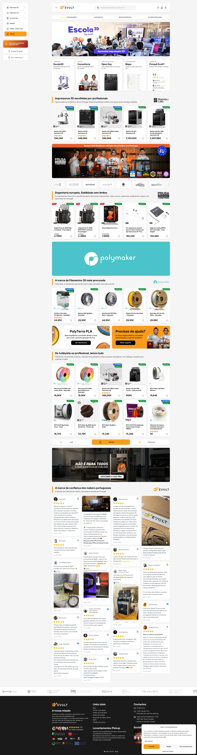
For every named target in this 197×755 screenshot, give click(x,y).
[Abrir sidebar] (56, 8)
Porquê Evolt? (156, 64)
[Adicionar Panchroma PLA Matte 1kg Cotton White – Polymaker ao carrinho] (70, 382)
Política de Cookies (167, 751)
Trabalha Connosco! (99, 722)
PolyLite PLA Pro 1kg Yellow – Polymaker (134, 314)
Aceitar (151, 746)
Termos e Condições (99, 710)
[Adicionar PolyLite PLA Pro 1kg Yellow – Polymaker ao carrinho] (142, 307)
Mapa (128, 64)
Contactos (151, 442)
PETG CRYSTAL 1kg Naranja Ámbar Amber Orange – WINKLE (134, 427)
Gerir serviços (149, 741)
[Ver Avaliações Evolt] (111, 590)
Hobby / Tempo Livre (16, 28)
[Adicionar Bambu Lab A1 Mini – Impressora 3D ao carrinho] (70, 125)
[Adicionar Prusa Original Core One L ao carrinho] (118, 221)
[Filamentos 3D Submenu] (25, 13)
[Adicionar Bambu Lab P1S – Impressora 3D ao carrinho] (94, 125)
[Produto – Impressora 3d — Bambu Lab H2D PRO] (111, 465)
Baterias (12, 23)
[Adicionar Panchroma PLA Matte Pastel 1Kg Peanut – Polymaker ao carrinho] (94, 382)
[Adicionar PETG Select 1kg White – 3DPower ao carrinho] (166, 382)
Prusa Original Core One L (110, 228)
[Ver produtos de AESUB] (57, 184)
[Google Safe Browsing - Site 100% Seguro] (58, 734)
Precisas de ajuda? (17, 51)
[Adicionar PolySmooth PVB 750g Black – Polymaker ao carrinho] (118, 307)
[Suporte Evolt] (141, 337)
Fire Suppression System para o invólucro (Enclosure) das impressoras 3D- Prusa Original (135, 230)
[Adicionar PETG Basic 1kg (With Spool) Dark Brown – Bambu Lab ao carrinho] (94, 419)
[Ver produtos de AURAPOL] (124, 184)
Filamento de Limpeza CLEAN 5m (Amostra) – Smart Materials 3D (157, 427)
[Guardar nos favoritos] (71, 139)
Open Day (106, 64)
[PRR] (69, 743)
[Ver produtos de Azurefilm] (140, 184)
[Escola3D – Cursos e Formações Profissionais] (111, 39)
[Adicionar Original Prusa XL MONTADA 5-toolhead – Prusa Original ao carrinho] (70, 221)
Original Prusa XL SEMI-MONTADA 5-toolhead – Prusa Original (85, 229)
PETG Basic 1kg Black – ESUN (109, 426)
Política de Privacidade (100, 712)
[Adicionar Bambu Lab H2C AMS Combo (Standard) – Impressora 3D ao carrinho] (166, 125)
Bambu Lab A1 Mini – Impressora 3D (60, 132)
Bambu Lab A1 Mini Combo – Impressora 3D (111, 132)
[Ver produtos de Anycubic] (107, 184)
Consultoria (83, 64)
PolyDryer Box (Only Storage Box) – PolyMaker (62, 314)
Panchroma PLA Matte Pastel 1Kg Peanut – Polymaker (85, 390)
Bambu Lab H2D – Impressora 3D (131, 132)
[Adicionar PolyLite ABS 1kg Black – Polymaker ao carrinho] (94, 307)
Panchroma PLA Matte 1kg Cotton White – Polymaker (62, 389)
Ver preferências (186, 746)
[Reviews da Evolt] (69, 728)
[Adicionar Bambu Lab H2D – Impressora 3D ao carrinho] (142, 125)
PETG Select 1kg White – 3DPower (157, 389)
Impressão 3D (14, 7)
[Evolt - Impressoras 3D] (67, 8)
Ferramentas (14, 18)
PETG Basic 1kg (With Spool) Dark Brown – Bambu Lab (87, 426)
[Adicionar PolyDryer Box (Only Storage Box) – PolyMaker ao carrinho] (70, 307)
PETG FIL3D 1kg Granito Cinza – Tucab (61, 426)
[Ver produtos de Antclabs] (91, 184)
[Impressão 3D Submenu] (25, 7)
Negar (169, 746)
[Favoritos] (158, 8)
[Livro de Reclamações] (73, 734)
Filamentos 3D (14, 13)
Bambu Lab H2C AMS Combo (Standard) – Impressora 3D (157, 133)
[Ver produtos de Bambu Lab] (157, 184)
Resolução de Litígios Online (102, 717)
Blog (94, 708)
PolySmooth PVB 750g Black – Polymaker (109, 314)
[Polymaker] (111, 161)
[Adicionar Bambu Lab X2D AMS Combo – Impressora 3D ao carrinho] (142, 382)
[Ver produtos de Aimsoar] (74, 184)
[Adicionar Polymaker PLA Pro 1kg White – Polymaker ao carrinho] (166, 307)
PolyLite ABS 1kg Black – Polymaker (85, 314)
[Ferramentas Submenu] (25, 18)
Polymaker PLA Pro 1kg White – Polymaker (157, 314)
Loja (71, 442)
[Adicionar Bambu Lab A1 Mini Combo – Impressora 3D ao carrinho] (118, 125)
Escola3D (58, 64)
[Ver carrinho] (162, 8)
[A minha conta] (165, 7)
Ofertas (12, 34)
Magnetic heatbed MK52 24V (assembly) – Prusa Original (158, 229)
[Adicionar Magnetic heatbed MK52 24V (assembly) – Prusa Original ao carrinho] (166, 221)
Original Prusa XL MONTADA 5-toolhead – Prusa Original (63, 229)
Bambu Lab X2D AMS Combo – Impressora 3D (133, 389)
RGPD (94, 720)
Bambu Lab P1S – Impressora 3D (83, 132)
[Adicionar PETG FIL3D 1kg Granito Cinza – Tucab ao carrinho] (70, 419)
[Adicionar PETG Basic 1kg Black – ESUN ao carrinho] (118, 419)
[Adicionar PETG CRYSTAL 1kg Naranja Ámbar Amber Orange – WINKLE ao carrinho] (142, 419)
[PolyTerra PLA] (81, 337)
